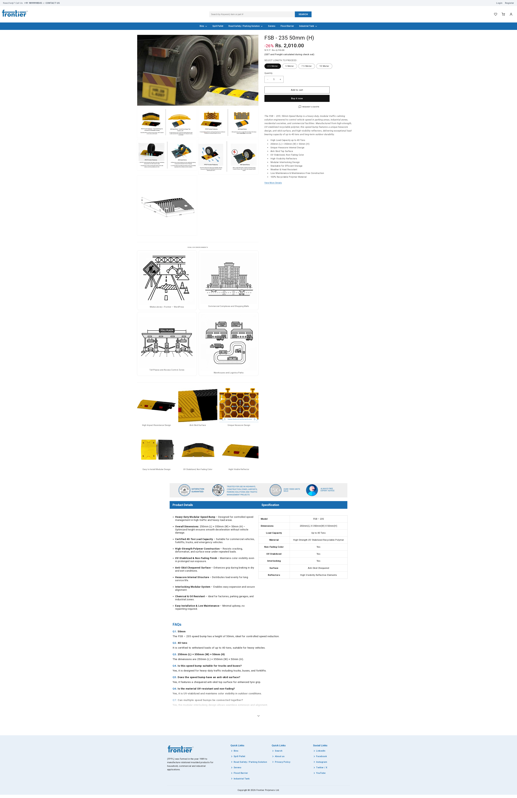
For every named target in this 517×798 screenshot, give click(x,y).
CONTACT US (53, 3)
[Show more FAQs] (258, 716)
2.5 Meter (274, 67)
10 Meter (325, 67)
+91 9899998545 (33, 3)
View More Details (273, 183)
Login (499, 3)
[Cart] (503, 14)
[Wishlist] (496, 14)
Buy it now (297, 98)
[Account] (511, 14)
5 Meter (291, 67)
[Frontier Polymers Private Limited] (14, 13)
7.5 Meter (308, 67)
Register (509, 3)
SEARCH (303, 14)
